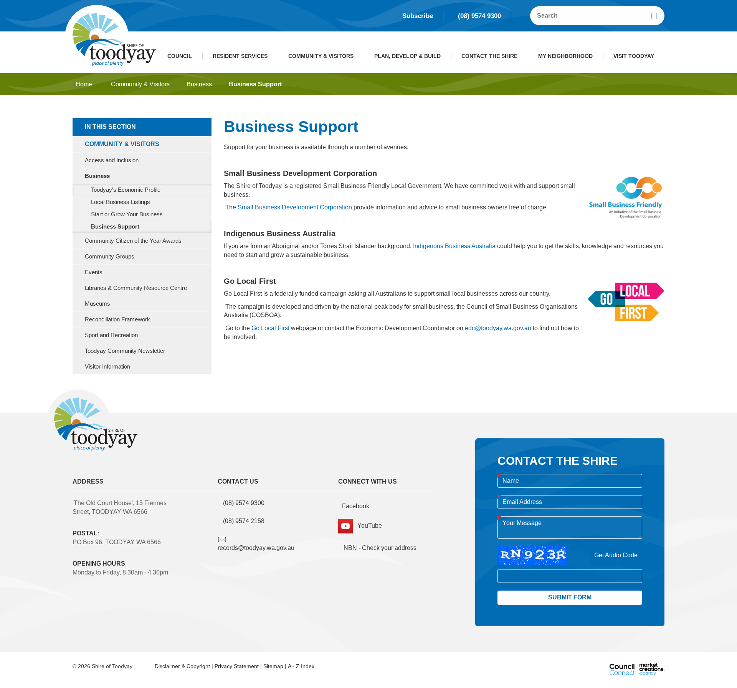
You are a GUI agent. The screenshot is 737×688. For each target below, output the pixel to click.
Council (179, 56)
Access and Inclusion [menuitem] (112, 160)
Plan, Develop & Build (407, 56)
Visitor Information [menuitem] (107, 367)
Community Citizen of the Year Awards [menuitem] (133, 241)
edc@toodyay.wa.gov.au (498, 328)
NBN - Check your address (379, 548)
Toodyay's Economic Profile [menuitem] (125, 190)
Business (199, 84)
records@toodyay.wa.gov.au (256, 548)
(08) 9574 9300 (479, 16)
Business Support (255, 84)
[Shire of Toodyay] (114, 39)
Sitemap (273, 666)
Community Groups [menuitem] (109, 256)
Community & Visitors (321, 56)
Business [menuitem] (97, 176)
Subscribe (417, 16)
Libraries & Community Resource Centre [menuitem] (136, 288)
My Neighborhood (565, 56)
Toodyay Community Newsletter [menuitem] (125, 351)
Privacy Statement (237, 666)
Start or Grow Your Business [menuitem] (127, 214)
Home (84, 84)
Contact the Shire (489, 56)
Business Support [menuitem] (115, 227)
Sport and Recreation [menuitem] (111, 335)
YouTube (367, 525)
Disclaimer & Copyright (182, 666)
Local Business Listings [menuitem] (120, 202)
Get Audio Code (616, 555)
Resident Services (240, 56)
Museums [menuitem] (97, 304)
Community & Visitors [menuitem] (122, 144)
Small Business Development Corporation (295, 207)
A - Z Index (301, 666)
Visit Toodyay (633, 56)
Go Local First (270, 328)
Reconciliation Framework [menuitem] (117, 319)
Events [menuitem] (93, 272)
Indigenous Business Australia (454, 246)
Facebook (355, 506)
